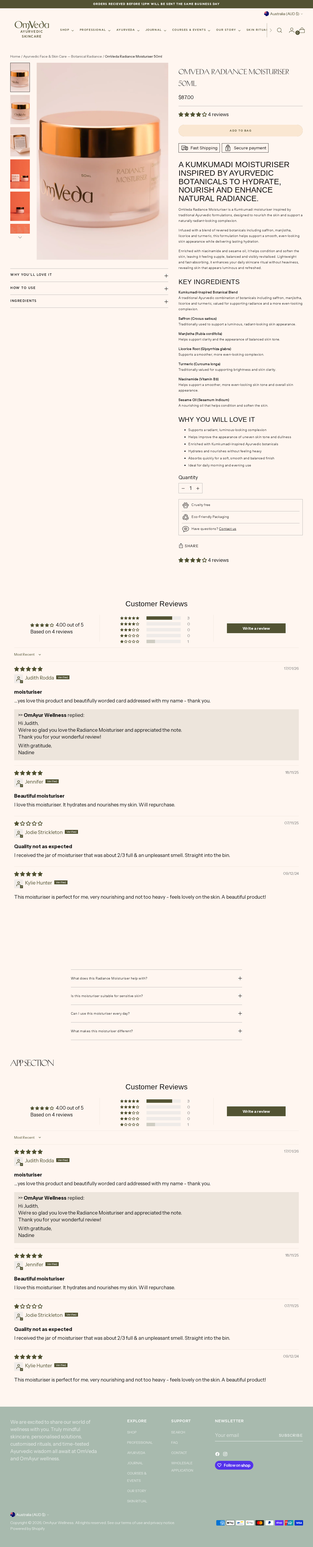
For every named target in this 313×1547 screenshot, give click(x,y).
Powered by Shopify (27, 1528)
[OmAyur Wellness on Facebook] (218, 1454)
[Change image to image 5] (20, 206)
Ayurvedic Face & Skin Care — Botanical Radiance (63, 56)
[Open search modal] (279, 30)
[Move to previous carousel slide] (287, 943)
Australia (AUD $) (284, 13)
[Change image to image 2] (20, 109)
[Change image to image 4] (20, 174)
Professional (140, 1442)
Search (178, 1432)
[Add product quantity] (197, 488)
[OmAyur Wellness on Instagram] (226, 1454)
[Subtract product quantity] (183, 488)
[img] (28, 669)
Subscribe (291, 1435)
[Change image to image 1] (20, 77)
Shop (132, 1432)
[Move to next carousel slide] (298, 943)
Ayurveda (136, 1453)
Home (15, 56)
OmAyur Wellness (58, 1522)
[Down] (20, 237)
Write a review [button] (256, 628)
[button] (193, 114)
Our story (136, 1491)
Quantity (188, 477)
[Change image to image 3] (20, 141)
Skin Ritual (137, 1501)
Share (191, 546)
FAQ (174, 1442)
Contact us (227, 528)
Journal (135, 1463)
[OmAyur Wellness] (32, 25)
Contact (179, 1453)
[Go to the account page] (290, 30)
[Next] (270, 30)
